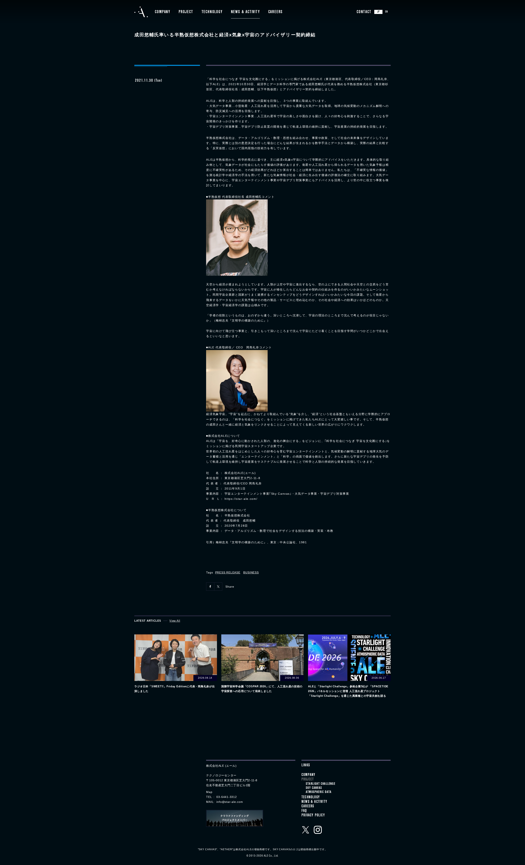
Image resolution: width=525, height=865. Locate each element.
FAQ (304, 811)
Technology (212, 12)
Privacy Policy (313, 816)
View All (174, 620)
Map (209, 792)
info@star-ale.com (229, 801)
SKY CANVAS (314, 788)
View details (175, 664)
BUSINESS (251, 572)
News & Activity (245, 12)
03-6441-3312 (226, 797)
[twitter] (305, 830)
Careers (275, 12)
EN (386, 12)
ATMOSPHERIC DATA (318, 792)
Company (162, 12)
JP (378, 12)
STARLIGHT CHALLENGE (320, 784)
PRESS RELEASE (227, 572)
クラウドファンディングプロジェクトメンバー (234, 818)
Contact (364, 12)
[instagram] (318, 830)
